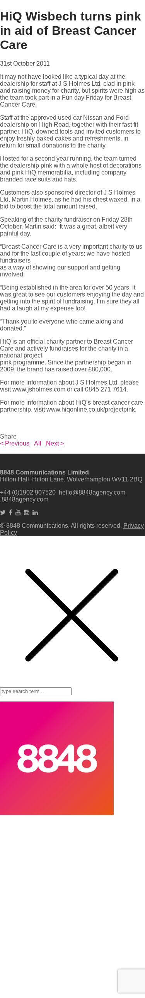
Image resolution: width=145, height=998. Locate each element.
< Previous (14, 443)
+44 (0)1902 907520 (28, 492)
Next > (55, 443)
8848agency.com (25, 499)
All (37, 443)
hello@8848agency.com (92, 492)
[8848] (57, 813)
